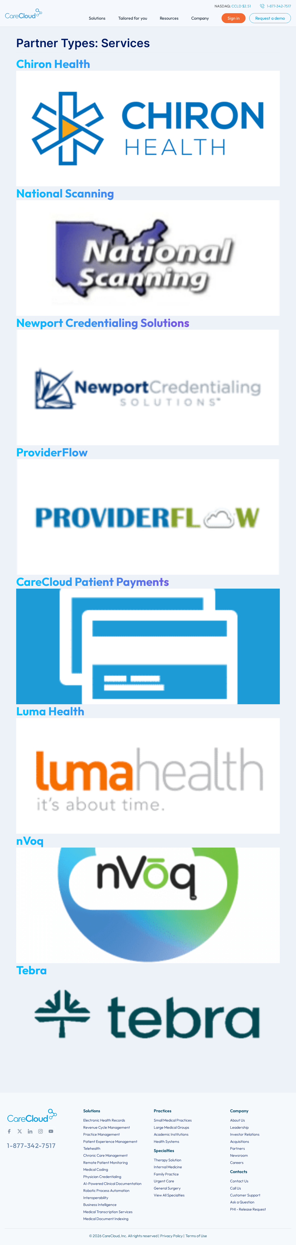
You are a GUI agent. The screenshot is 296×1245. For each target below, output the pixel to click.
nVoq (30, 840)
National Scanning (65, 193)
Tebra (31, 970)
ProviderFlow (52, 452)
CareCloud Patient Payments (92, 581)
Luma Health (50, 711)
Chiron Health (53, 63)
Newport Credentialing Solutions (102, 322)
